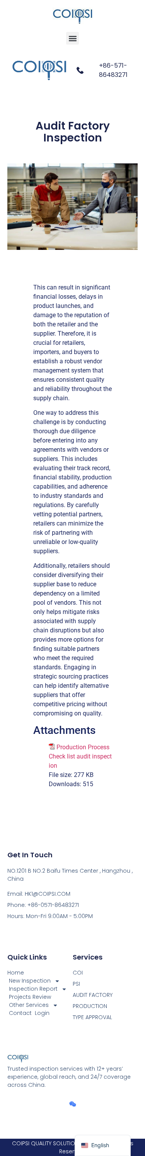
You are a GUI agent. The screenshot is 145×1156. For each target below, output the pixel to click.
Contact (20, 1013)
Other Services (29, 1005)
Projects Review (30, 997)
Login (42, 1013)
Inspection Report (33, 989)
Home (15, 972)
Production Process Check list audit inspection (80, 756)
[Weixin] (72, 1104)
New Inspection (30, 981)
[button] (72, 38)
